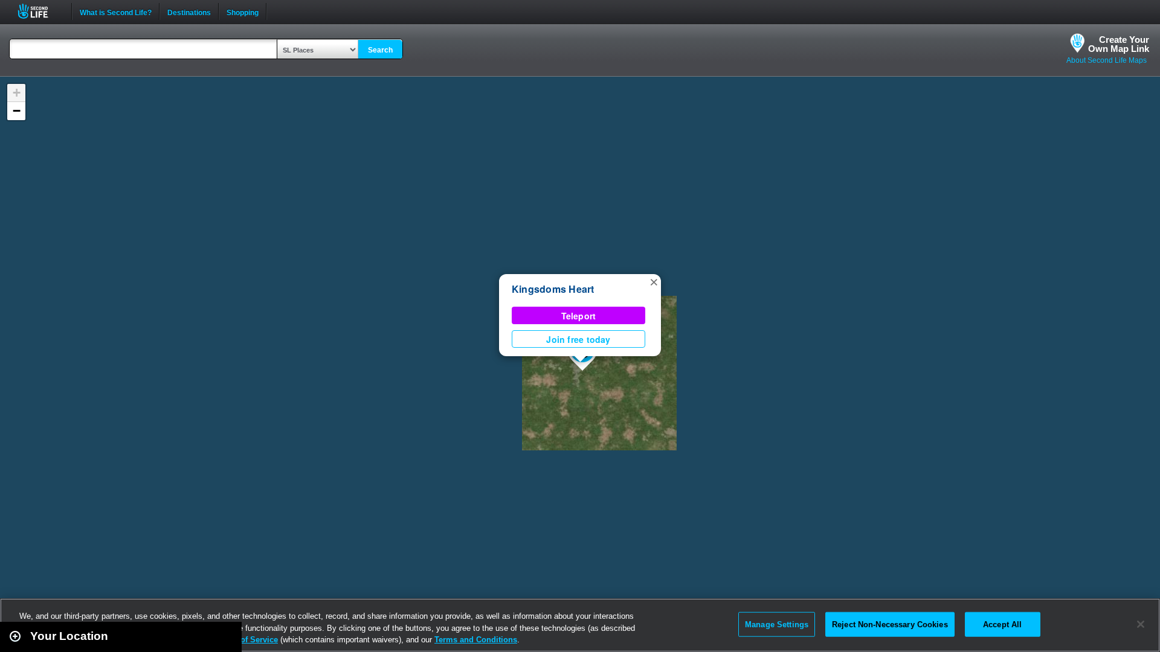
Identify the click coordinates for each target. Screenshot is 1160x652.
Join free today (578, 339)
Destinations (189, 11)
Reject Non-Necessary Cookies (890, 623)
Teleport (578, 316)
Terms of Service (246, 639)
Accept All (1002, 623)
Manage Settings (776, 623)
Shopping (243, 11)
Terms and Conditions (475, 639)
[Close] (1140, 624)
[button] (653, 281)
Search (380, 50)
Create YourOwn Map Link (1118, 44)
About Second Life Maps (1106, 60)
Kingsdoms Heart (553, 289)
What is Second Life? (116, 11)
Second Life (39, 11)
